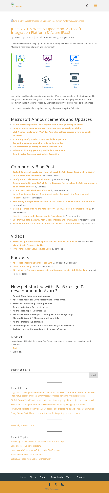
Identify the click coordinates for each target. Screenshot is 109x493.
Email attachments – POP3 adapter (27, 454)
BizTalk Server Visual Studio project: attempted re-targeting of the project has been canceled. (54, 400)
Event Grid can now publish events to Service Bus (38, 143)
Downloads (57, 477)
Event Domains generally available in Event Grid (37, 146)
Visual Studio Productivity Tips (28, 245)
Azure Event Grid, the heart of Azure (31, 190)
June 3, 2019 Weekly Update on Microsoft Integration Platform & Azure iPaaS (46, 30)
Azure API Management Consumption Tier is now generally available (48, 124)
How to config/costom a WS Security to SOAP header (35, 450)
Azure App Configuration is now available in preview (39, 139)
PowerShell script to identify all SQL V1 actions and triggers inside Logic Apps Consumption (52, 408)
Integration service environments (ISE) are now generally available (47, 128)
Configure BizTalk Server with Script (31, 179)
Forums (43, 477)
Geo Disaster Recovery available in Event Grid (36, 154)
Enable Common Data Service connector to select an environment (47, 223)
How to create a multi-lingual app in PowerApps (37, 216)
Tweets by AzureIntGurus (22, 425)
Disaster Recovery (22, 266)
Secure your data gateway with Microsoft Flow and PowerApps (45, 219)
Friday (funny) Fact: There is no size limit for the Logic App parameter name (45, 413)
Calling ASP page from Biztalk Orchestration (31, 458)
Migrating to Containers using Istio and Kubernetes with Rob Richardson (50, 270)
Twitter (17, 348)
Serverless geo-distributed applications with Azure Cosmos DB (45, 241)
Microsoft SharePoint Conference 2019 (32, 262)
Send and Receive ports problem (26, 445)
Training (81, 477)
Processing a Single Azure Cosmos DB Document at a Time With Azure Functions (54, 201)
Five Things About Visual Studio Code (32, 248)
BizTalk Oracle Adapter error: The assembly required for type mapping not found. (48, 404)
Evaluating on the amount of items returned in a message (37, 441)
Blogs (33, 477)
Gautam (17, 37)
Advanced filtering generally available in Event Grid (39, 150)
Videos (69, 477)
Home (23, 477)
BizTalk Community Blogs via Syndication (55, 37)
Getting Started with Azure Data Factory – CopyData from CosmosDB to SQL (52, 208)
